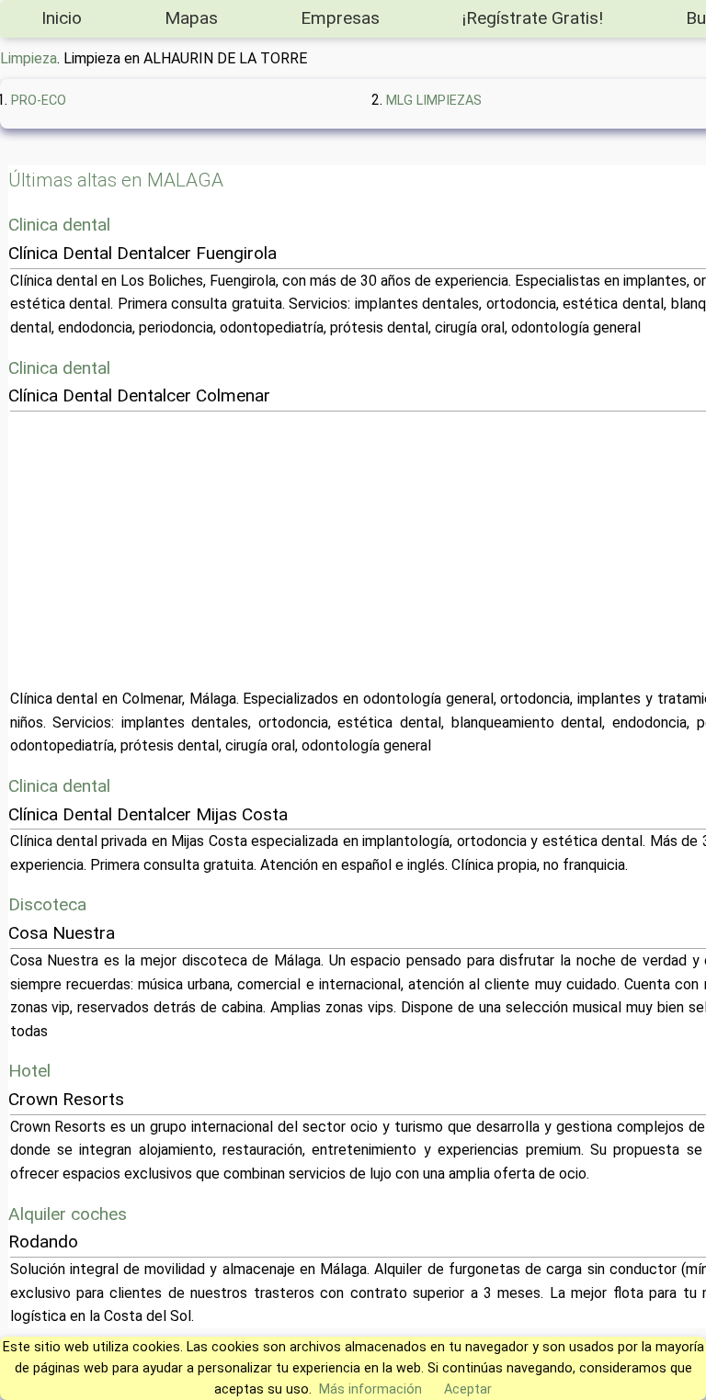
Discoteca (47, 904)
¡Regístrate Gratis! (532, 17)
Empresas (340, 17)
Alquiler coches (67, 1214)
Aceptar (468, 1389)
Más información (370, 1389)
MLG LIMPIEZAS (434, 100)
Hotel (29, 1070)
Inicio (61, 17)
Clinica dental (59, 224)
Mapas (191, 17)
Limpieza (28, 58)
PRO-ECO (38, 100)
